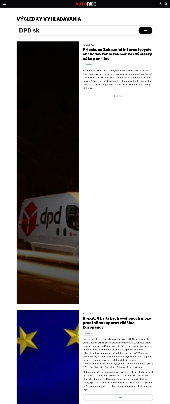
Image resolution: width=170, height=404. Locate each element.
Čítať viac (118, 96)
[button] (4, 3)
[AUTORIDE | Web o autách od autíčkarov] (86, 4)
